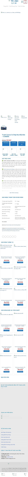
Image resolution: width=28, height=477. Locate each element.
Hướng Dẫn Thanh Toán (6, 439)
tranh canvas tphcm (13, 228)
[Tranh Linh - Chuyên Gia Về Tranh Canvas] (14, 2)
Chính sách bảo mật (5, 437)
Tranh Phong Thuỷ (13, 6)
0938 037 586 (10, 456)
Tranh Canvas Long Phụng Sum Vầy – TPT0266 (6, 347)
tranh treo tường (6, 230)
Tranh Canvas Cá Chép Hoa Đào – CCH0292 (20, 301)
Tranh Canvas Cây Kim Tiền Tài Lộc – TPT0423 (20, 368)
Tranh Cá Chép (21, 6)
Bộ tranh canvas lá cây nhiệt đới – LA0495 (20, 279)
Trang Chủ (5, 6)
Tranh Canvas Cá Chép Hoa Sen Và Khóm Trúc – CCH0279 (6, 279)
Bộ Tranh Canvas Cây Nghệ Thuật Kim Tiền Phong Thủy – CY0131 (6, 326)
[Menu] (2, 1)
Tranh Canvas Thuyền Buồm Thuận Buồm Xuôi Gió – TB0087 (20, 257)
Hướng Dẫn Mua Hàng (6, 434)
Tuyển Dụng (3, 447)
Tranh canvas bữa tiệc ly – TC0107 (6, 368)
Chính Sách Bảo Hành (6, 442)
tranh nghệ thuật (7, 229)
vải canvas (17, 230)
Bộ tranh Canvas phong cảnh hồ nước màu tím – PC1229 (6, 257)
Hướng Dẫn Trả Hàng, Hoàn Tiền (8, 444)
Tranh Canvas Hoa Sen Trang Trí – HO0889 (20, 347)
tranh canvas (7, 228)
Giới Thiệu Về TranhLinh (6, 432)
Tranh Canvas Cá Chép (9, 169)
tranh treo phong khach (15, 229)
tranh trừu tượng (12, 230)
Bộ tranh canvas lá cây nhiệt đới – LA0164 (6, 301)
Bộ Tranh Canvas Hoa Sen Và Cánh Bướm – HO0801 (20, 326)
